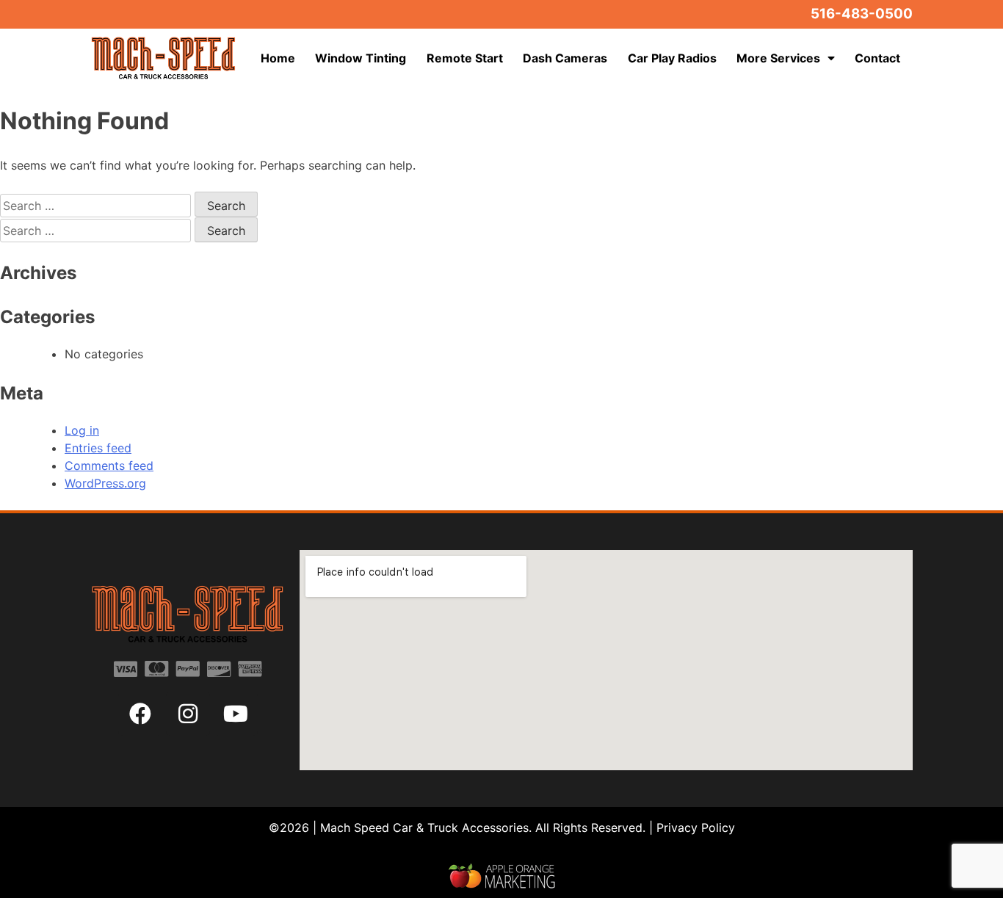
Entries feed (98, 448)
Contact (877, 58)
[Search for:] (97, 205)
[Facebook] (140, 714)
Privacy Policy (695, 827)
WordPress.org (105, 483)
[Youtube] (236, 714)
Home (278, 58)
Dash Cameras (565, 58)
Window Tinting (360, 58)
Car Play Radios (672, 58)
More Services (778, 58)
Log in (82, 430)
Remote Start (465, 58)
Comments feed (109, 465)
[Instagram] (188, 714)
